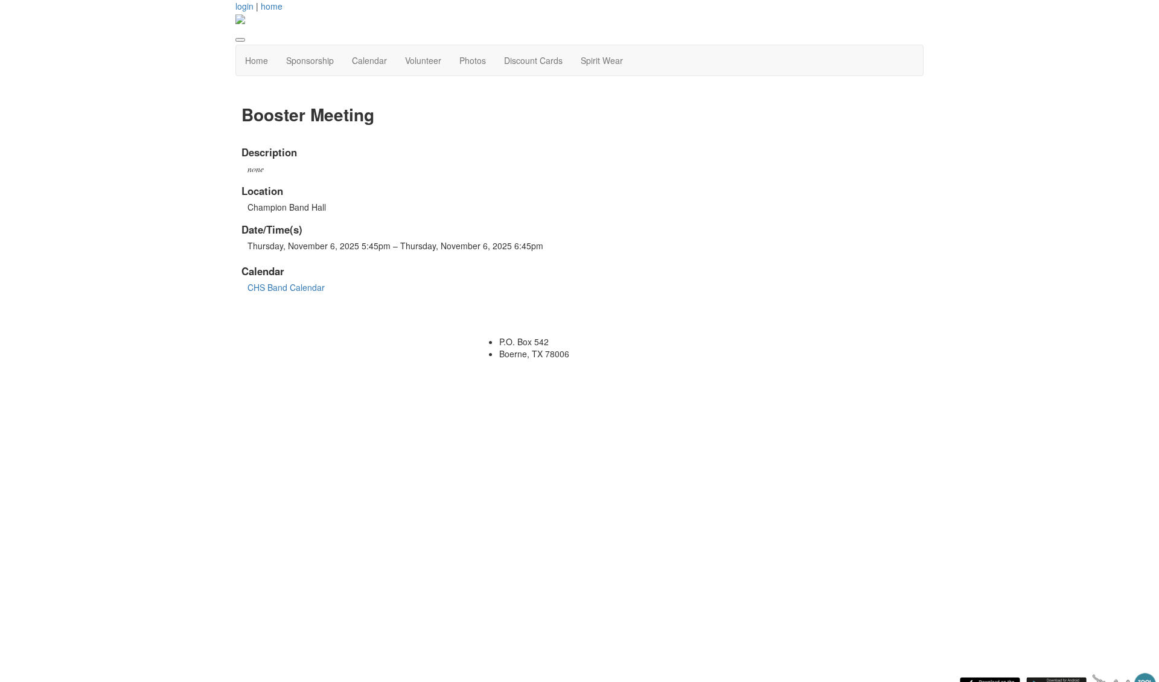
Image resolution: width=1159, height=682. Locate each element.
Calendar (369, 60)
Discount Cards (533, 60)
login (244, 6)
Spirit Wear (602, 60)
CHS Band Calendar (286, 287)
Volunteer (423, 60)
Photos (472, 60)
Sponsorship (310, 60)
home (272, 6)
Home (256, 60)
